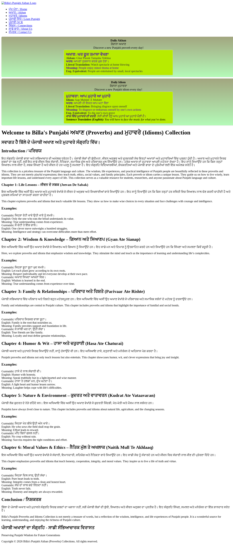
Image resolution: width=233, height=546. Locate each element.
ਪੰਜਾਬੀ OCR (16, 22)
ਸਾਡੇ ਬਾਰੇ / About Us (20, 28)
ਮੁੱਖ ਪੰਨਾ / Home (18, 9)
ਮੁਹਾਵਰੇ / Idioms (18, 15)
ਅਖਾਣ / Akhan (17, 12)
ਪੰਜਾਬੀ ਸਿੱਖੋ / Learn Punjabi (24, 19)
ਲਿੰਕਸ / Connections (20, 25)
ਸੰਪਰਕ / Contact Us (20, 32)
